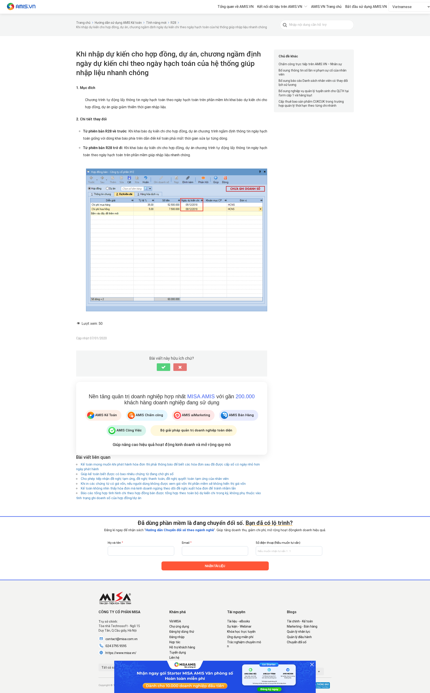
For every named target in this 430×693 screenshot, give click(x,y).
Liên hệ (174, 657)
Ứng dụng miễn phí (240, 637)
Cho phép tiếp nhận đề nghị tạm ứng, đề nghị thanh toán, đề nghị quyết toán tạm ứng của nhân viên (155, 479)
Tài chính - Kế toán (300, 621)
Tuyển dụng (177, 652)
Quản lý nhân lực (298, 631)
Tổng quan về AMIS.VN (235, 6)
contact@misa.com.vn (121, 639)
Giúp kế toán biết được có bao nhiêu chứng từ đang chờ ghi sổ (127, 474)
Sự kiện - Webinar (239, 626)
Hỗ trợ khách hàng (182, 647)
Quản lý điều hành (299, 637)
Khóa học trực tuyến (241, 631)
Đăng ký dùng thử (181, 631)
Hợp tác (174, 642)
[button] (163, 367)
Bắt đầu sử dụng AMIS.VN (366, 6)
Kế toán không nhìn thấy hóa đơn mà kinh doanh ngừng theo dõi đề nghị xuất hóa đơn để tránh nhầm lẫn (158, 488)
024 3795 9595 (116, 646)
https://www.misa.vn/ (120, 653)
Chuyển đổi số (296, 642)
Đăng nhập (177, 637)
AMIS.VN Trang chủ (326, 6)
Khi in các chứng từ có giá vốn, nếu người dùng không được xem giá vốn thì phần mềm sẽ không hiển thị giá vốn (163, 484)
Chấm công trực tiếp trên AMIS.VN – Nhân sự (310, 64)
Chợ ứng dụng (179, 626)
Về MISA (175, 621)
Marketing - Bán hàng (302, 626)
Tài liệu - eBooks (238, 621)
